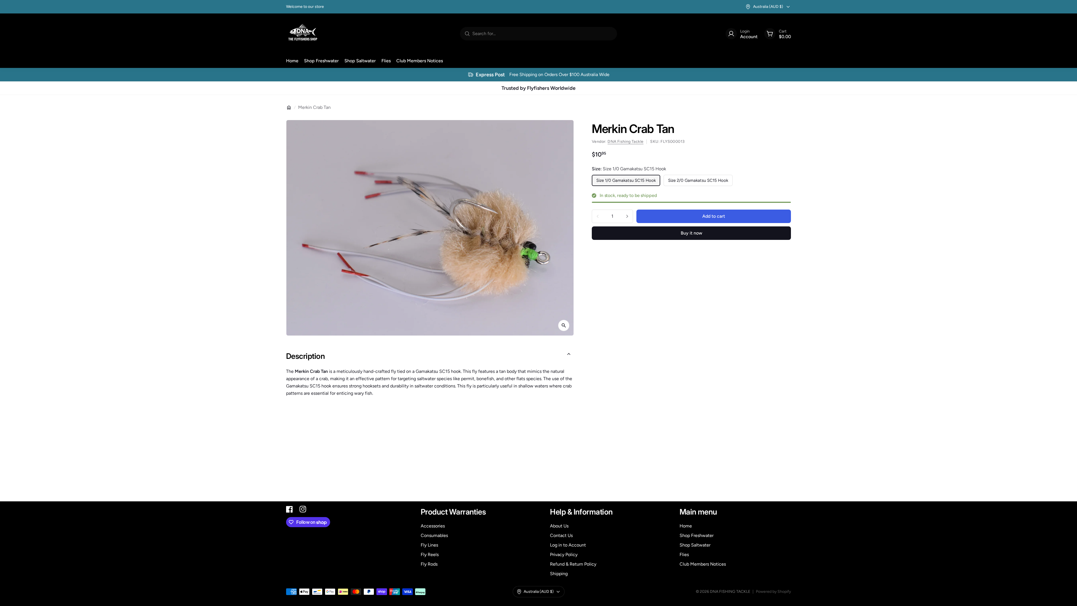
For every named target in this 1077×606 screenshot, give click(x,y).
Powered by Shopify (773, 591)
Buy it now (691, 233)
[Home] (289, 107)
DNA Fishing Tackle (625, 141)
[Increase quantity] (627, 216)
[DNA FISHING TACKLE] (303, 33)
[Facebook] (289, 509)
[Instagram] (303, 509)
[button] (430, 356)
